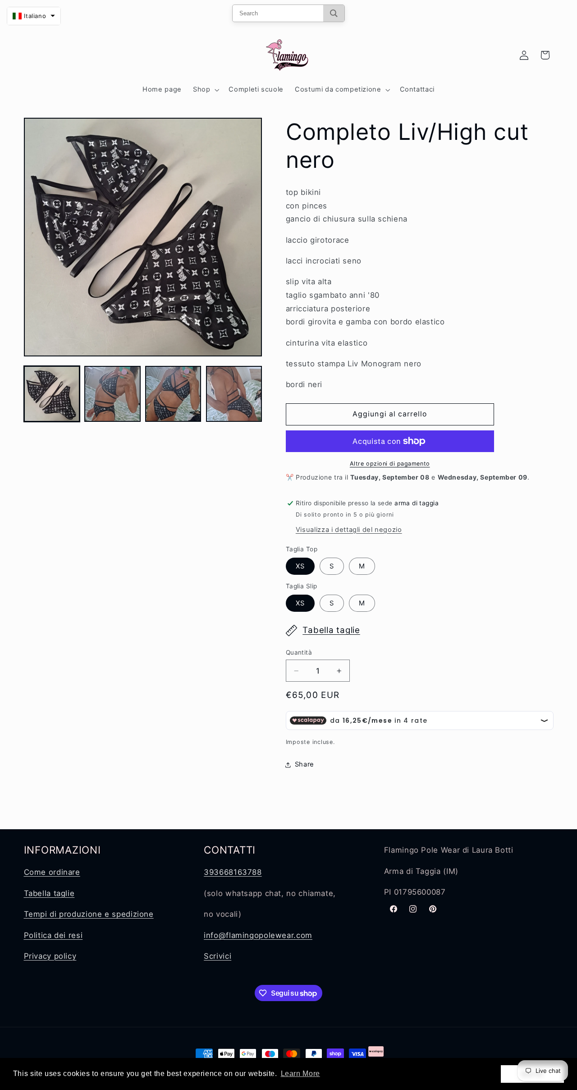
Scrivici (217, 956)
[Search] (333, 13)
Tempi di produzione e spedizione (89, 914)
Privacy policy (50, 956)
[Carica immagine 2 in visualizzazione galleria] (112, 394)
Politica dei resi (53, 935)
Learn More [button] (300, 1073)
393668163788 (233, 872)
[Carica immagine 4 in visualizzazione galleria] (234, 394)
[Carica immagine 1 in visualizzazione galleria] (52, 394)
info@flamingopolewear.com (258, 935)
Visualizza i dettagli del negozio (349, 530)
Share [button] (304, 764)
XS (300, 566)
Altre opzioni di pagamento (390, 463)
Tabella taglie (331, 630)
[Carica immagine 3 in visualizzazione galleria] (173, 394)
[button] (205, 90)
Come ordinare (52, 872)
